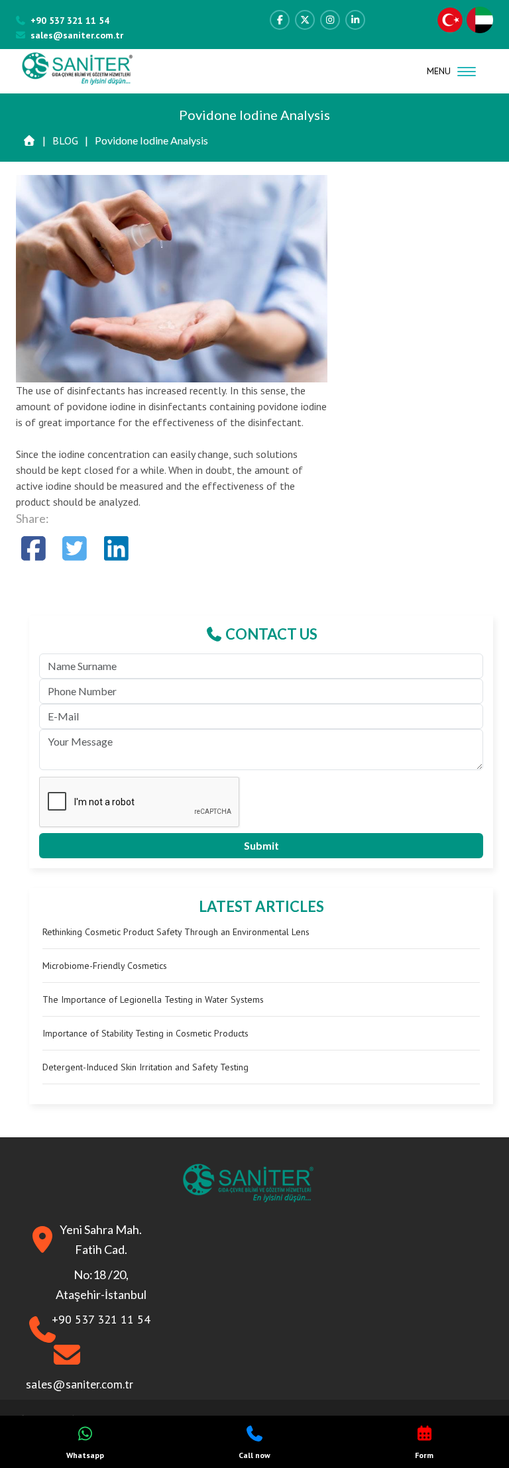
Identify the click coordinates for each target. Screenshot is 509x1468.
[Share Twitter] (75, 548)
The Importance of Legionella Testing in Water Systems (153, 999)
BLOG (65, 140)
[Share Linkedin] (116, 548)
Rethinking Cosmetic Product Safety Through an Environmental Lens (176, 932)
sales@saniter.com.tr (76, 35)
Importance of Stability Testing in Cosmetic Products (145, 1033)
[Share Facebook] (33, 548)
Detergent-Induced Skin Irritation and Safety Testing (145, 1067)
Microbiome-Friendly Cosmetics (104, 966)
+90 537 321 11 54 (69, 21)
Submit (261, 845)
